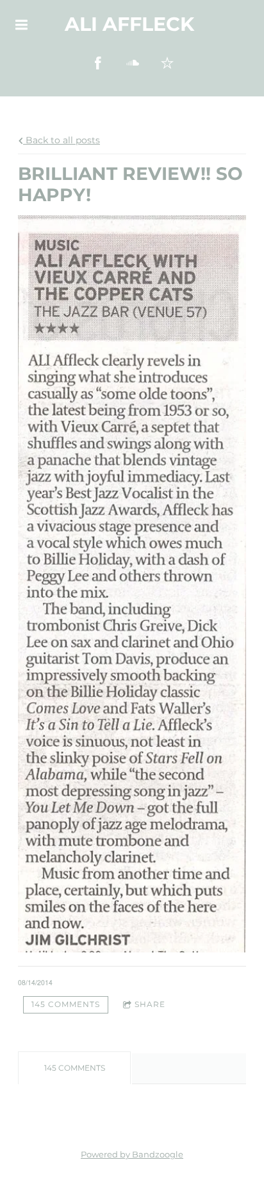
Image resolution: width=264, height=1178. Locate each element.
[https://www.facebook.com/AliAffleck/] (98, 63)
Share (150, 1004)
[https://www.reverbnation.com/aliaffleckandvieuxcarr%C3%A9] (167, 63)
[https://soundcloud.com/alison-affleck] (132, 63)
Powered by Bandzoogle (132, 1154)
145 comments (65, 1004)
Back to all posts (61, 140)
